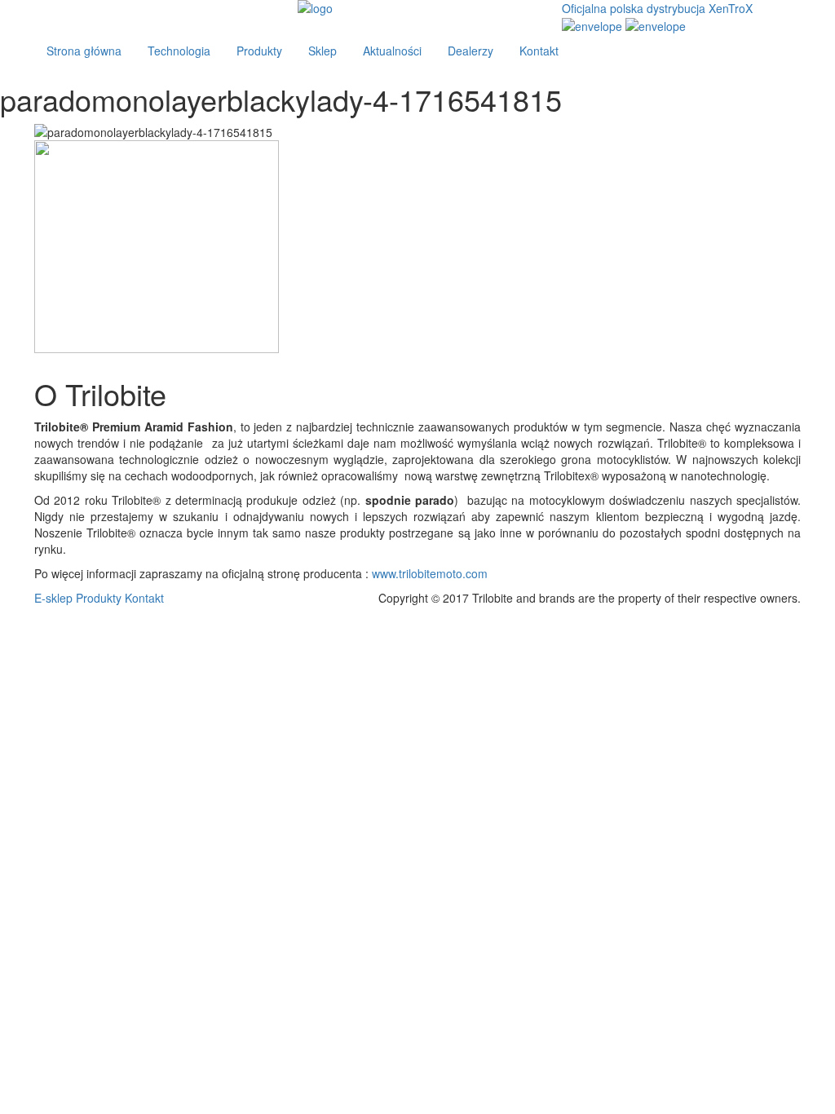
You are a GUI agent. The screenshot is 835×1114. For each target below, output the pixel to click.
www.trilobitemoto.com (430, 573)
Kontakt (539, 50)
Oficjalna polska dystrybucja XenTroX (657, 8)
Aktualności (392, 50)
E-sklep (53, 598)
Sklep (322, 50)
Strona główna (83, 50)
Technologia (179, 50)
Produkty (259, 50)
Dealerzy (470, 50)
